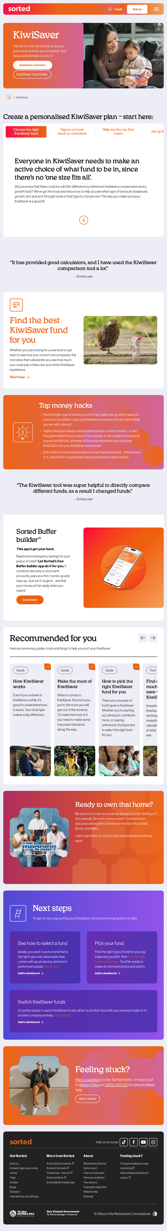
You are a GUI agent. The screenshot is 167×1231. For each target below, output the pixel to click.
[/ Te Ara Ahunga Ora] (28, 1214)
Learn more (30, 599)
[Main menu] (156, 9)
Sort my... (15, 1163)
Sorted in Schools (57, 1168)
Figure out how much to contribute (72, 131)
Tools (13, 1177)
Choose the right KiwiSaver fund (26, 131)
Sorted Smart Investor (59, 1163)
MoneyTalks (89, 1084)
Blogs (13, 1187)
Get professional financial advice (134, 1175)
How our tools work (94, 1172)
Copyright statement (95, 1187)
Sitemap (88, 1196)
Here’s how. (52, 966)
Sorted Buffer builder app (61, 1182)
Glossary (15, 1191)
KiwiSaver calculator (33, 65)
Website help (91, 1191)
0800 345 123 (116, 1084)
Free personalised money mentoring (134, 1166)
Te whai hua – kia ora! (58, 1172)
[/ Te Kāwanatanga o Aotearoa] (65, 1214)
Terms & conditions (94, 1177)
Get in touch (90, 1168)
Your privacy (90, 1182)
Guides (14, 1182)
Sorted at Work (55, 1177)
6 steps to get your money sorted (24, 1170)
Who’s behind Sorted (95, 1163)
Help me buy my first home (118, 131)
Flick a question (88, 1079)
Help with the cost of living (24, 1196)
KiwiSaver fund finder (32, 74)
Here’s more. (62, 1015)
